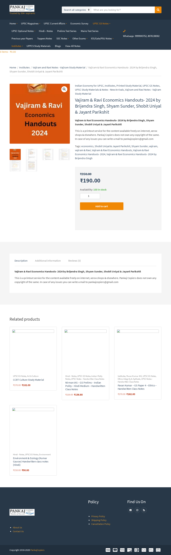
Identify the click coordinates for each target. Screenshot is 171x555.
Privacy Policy (98, 516)
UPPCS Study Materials (38, 46)
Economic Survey (79, 23)
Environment (45, 454)
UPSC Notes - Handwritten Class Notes (87, 379)
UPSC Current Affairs (54, 23)
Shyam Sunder (139, 146)
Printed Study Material (128, 85)
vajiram (153, 146)
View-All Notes (72, 46)
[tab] (21, 261)
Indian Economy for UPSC (89, 85)
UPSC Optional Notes (23, 31)
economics (87, 146)
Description (21, 260)
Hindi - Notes (70, 376)
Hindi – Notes (46, 31)
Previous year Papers (22, 38)
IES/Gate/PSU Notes (101, 38)
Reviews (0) (74, 260)
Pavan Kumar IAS (134, 376)
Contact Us (18, 531)
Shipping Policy (99, 520)
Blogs (58, 46)
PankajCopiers (37, 549)
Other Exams (79, 38)
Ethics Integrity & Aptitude (129, 379)
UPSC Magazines (29, 23)
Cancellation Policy (100, 523)
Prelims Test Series (66, 31)
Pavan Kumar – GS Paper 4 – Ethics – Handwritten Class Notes (137, 387)
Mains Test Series (89, 31)
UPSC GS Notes (101, 23)
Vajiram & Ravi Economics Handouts (112, 150)
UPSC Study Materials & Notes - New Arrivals (99, 89)
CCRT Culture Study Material (28, 379)
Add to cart (101, 206)
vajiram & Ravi (83, 150)
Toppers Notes (44, 38)
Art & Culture (32, 376)
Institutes (16, 46)
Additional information (48, 260)
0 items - (8, 51)
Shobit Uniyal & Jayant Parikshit (112, 146)
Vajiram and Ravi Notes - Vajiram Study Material (59, 67)
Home (13, 23)
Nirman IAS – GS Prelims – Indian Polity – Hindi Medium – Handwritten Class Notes (85, 386)
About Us (17, 527)
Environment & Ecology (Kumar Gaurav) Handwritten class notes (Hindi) (30, 461)
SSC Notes (61, 38)
